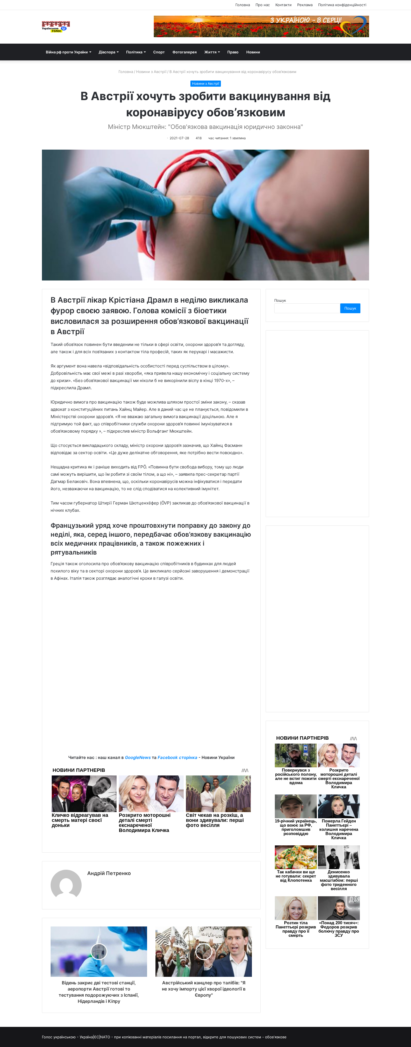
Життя (210, 52)
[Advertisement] (151, 628)
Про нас (263, 5)
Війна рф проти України (67, 52)
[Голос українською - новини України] (56, 26)
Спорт (159, 52)
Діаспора (107, 52)
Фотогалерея (185, 52)
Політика (134, 52)
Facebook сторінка (177, 757)
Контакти (283, 5)
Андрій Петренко (109, 873)
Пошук (280, 300)
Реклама (305, 5)
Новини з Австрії (151, 71)
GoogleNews (138, 757)
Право (232, 52)
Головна (242, 5)
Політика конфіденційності (342, 5)
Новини (253, 52)
